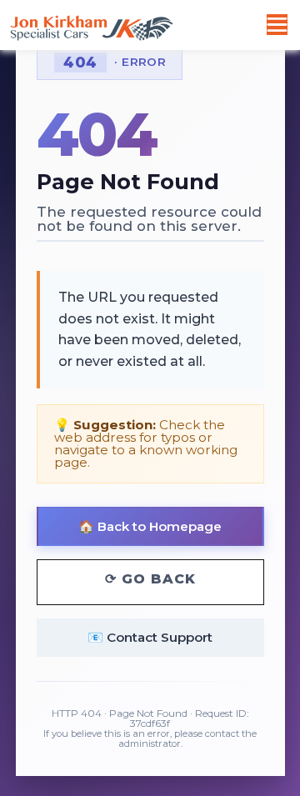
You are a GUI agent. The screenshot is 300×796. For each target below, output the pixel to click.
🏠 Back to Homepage (150, 526)
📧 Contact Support (150, 637)
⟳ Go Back (150, 579)
